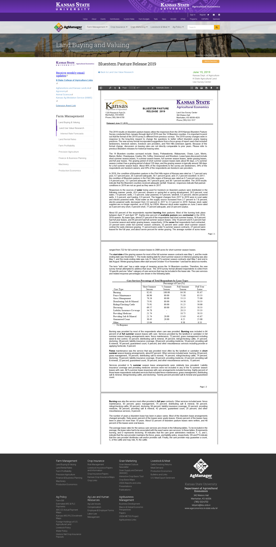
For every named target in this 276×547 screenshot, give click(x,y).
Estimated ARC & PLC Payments (65, 505)
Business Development (129, 504)
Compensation (94, 507)
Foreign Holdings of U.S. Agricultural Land (67, 523)
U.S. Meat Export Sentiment (163, 478)
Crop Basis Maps (127, 480)
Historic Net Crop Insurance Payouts (68, 535)
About (94, 19)
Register (203, 15)
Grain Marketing (138, 27)
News (164, 19)
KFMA (183, 19)
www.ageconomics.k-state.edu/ (201, 508)
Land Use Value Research (124, 51)
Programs (193, 19)
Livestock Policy (63, 527)
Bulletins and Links (159, 474)
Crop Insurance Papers (98, 474)
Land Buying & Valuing (97, 51)
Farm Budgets (144, 19)
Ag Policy (177, 27)
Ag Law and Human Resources (98, 498)
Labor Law (92, 514)
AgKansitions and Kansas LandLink (73, 88)
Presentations (125, 486)
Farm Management (96, 27)
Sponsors (216, 19)
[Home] (68, 27)
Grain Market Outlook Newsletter (128, 465)
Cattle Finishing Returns (161, 464)
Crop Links (92, 480)
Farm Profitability (67, 145)
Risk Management (96, 464)
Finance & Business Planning (72, 158)
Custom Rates (129, 19)
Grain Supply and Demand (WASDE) (131, 471)
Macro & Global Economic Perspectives (131, 508)
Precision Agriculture (69, 152)
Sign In (192, 15)
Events (103, 19)
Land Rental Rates (67, 139)
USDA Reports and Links (130, 483)
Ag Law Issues (94, 504)
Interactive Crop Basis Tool (131, 476)
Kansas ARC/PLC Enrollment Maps (69, 517)
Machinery (64, 164)
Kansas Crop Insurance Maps (101, 477)
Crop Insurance (118, 27)
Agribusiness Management (126, 498)
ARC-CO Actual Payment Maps (67, 511)
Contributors (114, 19)
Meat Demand (157, 468)
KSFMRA (205, 19)
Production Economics (70, 170)
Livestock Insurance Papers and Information (100, 469)
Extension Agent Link (66, 105)
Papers (122, 513)
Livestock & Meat (159, 27)
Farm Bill (60, 500)
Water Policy (61, 531)
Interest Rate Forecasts (72, 133)
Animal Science (64, 94)
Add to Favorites (211, 61)
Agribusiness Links (127, 520)
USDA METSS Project (128, 516)
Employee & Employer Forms (101, 510)
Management (93, 517)
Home (85, 19)
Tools (156, 19)
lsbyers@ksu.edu (201, 505)
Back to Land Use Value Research (117, 72)
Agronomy (62, 91)
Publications (125, 490)
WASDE (173, 19)
